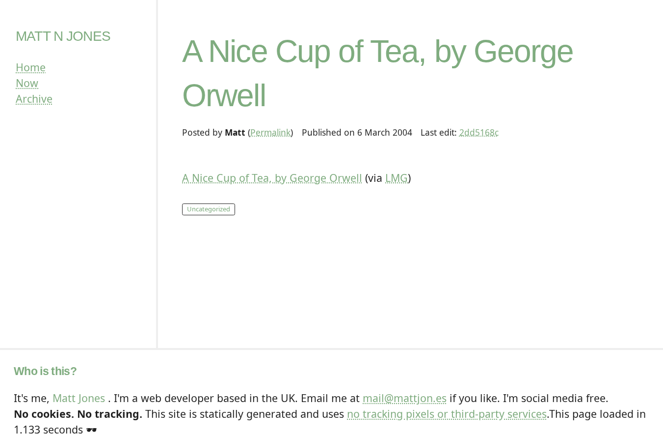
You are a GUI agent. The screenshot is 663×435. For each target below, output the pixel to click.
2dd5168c (479, 132)
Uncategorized (208, 208)
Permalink (270, 132)
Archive (34, 98)
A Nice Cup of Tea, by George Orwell (272, 178)
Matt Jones (79, 398)
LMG (396, 178)
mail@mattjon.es (405, 398)
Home (31, 67)
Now (27, 83)
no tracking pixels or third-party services (447, 413)
